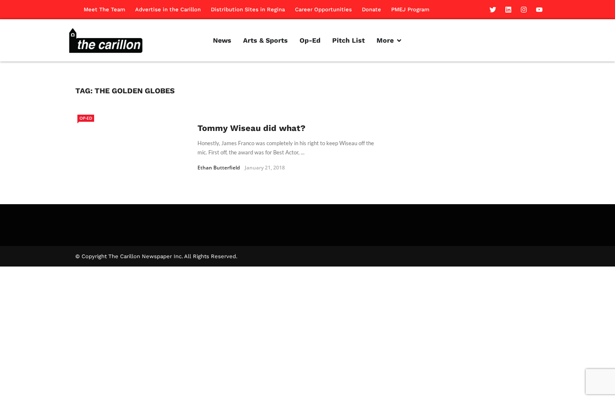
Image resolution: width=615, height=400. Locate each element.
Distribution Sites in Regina (248, 9)
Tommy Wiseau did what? (251, 128)
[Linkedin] (508, 9)
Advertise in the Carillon (168, 9)
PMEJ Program (410, 9)
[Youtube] (539, 9)
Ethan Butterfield (218, 167)
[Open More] (399, 41)
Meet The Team (104, 9)
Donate (371, 9)
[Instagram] (523, 9)
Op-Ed (85, 118)
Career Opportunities (323, 9)
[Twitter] (493, 9)
